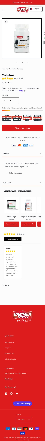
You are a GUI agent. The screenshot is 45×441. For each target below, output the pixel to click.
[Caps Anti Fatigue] (28, 205)
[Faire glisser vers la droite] (28, 62)
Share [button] (7, 285)
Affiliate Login (10, 359)
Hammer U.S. (10, 353)
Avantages (7, 182)
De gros (8, 348)
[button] (3, 10)
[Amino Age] (11, 205)
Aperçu (6, 153)
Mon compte (9, 342)
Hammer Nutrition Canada (17, 437)
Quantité (5, 95)
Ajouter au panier (11, 224)
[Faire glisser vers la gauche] (17, 62)
